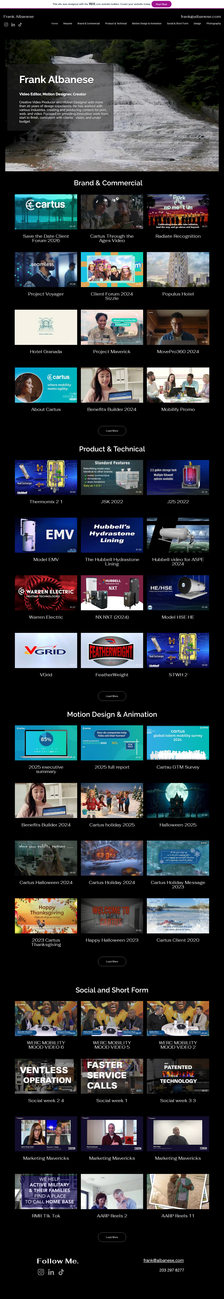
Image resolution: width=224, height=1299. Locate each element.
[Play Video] (45, 211)
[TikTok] (20, 24)
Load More (112, 430)
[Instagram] (6, 24)
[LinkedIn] (13, 24)
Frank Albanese (19, 16)
